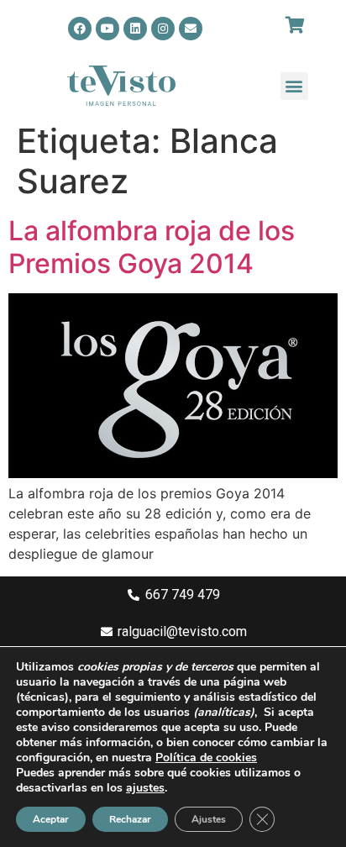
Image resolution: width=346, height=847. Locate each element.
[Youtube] (107, 28)
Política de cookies (206, 757)
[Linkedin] (135, 28)
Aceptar (51, 819)
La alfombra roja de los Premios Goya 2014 (151, 246)
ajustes (145, 788)
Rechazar (130, 819)
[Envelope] (190, 28)
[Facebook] (80, 28)
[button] (294, 86)
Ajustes (208, 819)
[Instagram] (163, 28)
